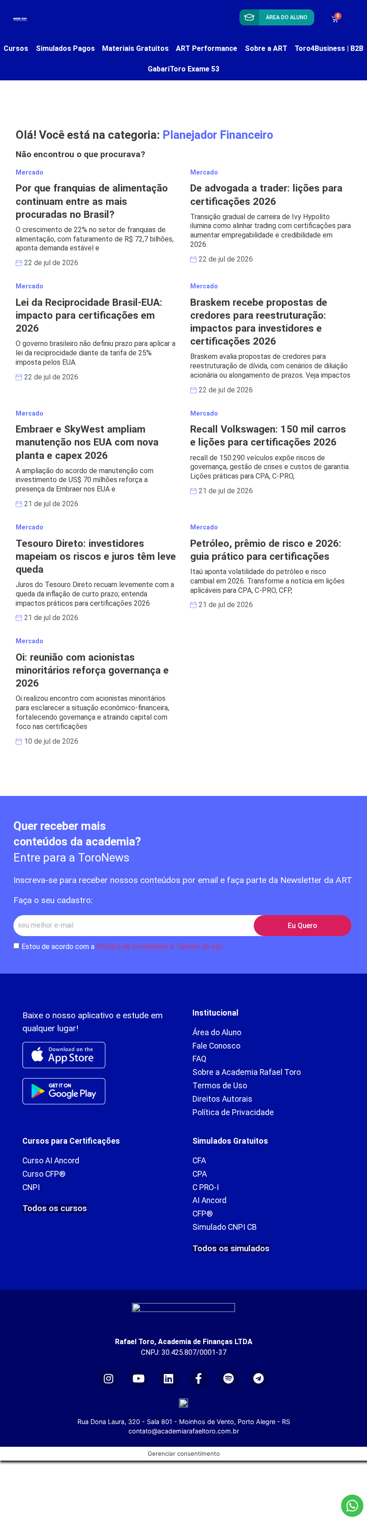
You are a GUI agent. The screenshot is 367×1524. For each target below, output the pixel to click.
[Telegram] (258, 1378)
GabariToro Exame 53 (183, 69)
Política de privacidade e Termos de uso (159, 946)
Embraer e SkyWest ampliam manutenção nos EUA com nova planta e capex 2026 (87, 442)
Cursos (16, 48)
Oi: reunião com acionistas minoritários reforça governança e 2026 (92, 670)
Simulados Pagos (65, 48)
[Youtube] (138, 1378)
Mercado (29, 172)
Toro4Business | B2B (328, 48)
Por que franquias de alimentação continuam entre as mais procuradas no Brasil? (92, 201)
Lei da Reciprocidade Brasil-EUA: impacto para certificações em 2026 (89, 315)
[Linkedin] (168, 1378)
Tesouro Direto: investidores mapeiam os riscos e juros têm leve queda (96, 556)
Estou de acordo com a (122, 946)
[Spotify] (228, 1378)
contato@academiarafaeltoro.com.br (183, 1431)
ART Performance (206, 48)
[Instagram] (108, 1378)
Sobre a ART (266, 48)
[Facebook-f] (198, 1378)
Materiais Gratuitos (135, 48)
